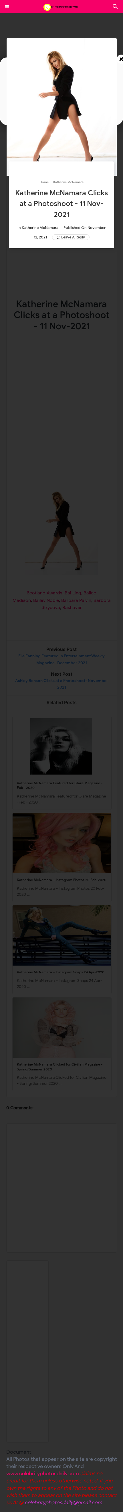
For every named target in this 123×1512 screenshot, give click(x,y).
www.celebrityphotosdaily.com (42, 1473)
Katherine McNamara (40, 227)
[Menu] (6, 6)
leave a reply (73, 237)
